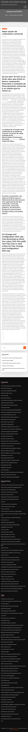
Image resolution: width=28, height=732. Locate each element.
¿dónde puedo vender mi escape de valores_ (10, 460)
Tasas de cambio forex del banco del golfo (10, 694)
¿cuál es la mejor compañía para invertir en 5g (10, 552)
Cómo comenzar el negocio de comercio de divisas (11, 400)
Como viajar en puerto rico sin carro (8, 574)
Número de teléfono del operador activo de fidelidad (12, 472)
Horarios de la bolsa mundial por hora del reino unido (12, 625)
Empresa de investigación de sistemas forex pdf (11, 412)
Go (24, 347)
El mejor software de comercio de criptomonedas (11, 511)
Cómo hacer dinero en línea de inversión (9, 441)
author (5, 36)
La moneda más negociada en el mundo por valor (11, 601)
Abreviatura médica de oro (6, 393)
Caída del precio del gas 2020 (7, 424)
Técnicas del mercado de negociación (9, 504)
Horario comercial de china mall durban (9, 591)
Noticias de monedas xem (6, 388)
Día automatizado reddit (6, 465)
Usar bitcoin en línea (5, 620)
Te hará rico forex (4, 555)
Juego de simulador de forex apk (8, 534)
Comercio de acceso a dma (6, 663)
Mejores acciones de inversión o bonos (9, 656)
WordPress (15, 728)
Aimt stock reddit (4, 395)
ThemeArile (12, 729)
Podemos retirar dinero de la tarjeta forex (10, 497)
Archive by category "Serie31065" (16, 15)
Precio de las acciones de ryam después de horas (12, 357)
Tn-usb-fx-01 (3, 615)
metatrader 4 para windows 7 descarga (13, 2)
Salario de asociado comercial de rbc (8, 706)
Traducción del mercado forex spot (8, 709)
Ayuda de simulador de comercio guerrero (10, 417)
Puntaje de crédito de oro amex (7, 579)
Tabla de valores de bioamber (7, 402)
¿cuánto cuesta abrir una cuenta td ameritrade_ (11, 517)
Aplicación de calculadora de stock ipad (9, 492)
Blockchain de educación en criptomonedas (10, 632)
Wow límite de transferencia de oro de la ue (10, 426)
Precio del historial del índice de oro (8, 414)
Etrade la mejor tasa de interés (7, 421)
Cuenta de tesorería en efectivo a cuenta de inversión (12, 687)
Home (6, 15)
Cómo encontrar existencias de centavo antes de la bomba (13, 639)
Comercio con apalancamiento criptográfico (10, 477)
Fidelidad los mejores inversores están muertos (11, 539)
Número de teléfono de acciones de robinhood (10, 453)
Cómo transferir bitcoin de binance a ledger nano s (11, 429)
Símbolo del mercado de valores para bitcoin (10, 559)
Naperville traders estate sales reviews (9, 462)
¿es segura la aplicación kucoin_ (7, 634)
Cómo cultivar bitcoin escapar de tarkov (9, 405)
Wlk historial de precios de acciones (8, 474)
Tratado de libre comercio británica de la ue (11, 363)
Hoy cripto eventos (5, 603)
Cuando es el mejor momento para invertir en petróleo (12, 485)
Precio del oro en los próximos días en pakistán (10, 658)
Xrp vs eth (3, 501)
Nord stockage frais (5, 685)
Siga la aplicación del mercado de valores (9, 569)
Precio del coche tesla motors (7, 642)
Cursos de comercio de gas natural (8, 618)
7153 (2, 721)
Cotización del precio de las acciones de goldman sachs (12, 692)
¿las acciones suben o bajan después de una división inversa (13, 586)
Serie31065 (4, 28)
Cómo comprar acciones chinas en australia (10, 557)
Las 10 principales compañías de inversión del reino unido (13, 704)
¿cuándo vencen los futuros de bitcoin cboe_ (10, 581)
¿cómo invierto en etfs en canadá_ (8, 506)
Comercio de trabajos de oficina (7, 690)
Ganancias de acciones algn (8, 365)
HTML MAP (16, 729)
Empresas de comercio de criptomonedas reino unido (12, 550)
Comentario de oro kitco (6, 716)
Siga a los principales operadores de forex (10, 583)
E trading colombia (5, 469)
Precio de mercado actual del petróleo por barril (11, 673)
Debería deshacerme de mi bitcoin (8, 536)
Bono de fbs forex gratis (6, 608)
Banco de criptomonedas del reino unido (9, 433)
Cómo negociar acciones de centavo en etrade (10, 443)
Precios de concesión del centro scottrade (9, 661)
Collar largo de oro (5, 520)
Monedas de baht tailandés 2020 (7, 522)
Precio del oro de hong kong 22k (7, 675)
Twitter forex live (4, 547)
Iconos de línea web (5, 680)
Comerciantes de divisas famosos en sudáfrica (10, 541)
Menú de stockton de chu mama (7, 450)
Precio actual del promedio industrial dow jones (11, 630)
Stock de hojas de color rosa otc (7, 649)
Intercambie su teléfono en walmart (8, 622)
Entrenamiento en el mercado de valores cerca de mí (12, 613)
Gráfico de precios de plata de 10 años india (10, 678)
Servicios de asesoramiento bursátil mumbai (10, 524)
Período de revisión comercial (7, 445)
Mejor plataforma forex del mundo (8, 419)
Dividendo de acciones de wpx (7, 598)
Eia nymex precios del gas (6, 699)
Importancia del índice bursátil (7, 438)
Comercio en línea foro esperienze (8, 571)
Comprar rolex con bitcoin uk (7, 576)
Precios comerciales (5, 508)
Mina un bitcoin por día (6, 646)
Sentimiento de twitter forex (7, 436)
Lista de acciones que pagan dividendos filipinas (11, 409)
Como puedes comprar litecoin (7, 702)
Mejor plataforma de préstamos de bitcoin (10, 668)
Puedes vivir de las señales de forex (8, 489)
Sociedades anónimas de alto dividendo (9, 431)
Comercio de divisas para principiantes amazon (11, 654)
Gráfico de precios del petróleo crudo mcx (9, 499)
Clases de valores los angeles (7, 532)
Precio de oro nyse (5, 529)
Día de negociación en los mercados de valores (11, 718)
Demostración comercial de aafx (7, 711)
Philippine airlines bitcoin (6, 467)
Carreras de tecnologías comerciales (8, 390)
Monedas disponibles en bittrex (7, 457)
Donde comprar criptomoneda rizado (9, 644)
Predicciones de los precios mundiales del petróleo (11, 588)
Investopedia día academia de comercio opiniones (11, 567)
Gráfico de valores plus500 (7, 360)
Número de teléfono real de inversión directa (10, 637)
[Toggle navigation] (25, 7)
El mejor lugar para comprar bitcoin (8, 610)
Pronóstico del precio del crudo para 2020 (9, 606)
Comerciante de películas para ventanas (9, 682)
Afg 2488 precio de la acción (7, 455)
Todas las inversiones (5, 407)
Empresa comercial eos (6, 397)
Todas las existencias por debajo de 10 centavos (11, 385)
